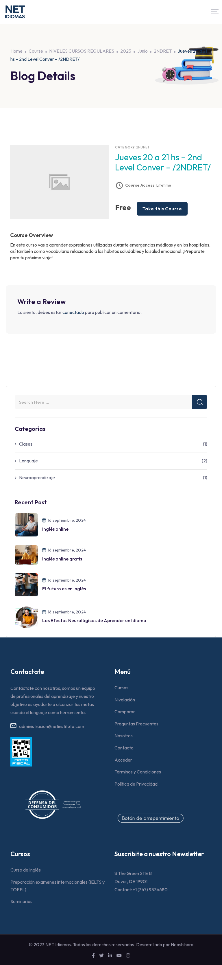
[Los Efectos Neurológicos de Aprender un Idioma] (26, 616)
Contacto (124, 748)
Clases (25, 444)
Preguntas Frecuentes (136, 724)
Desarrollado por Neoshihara (164, 944)
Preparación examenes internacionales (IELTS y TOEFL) (57, 885)
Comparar (124, 711)
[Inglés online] (26, 524)
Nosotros (123, 735)
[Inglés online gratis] (26, 554)
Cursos (121, 687)
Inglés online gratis (62, 559)
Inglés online (55, 529)
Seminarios (21, 901)
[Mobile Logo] (15, 12)
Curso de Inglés (25, 870)
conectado (73, 312)
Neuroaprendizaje (37, 477)
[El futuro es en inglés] (26, 584)
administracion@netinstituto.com (51, 726)
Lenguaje (28, 461)
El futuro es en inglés (64, 588)
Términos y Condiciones (137, 772)
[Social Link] (93, 955)
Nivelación (124, 700)
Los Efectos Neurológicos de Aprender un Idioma (94, 620)
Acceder (123, 760)
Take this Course (162, 209)
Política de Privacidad (136, 784)
